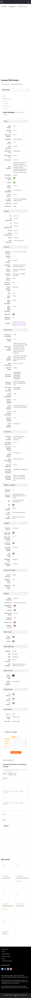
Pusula (21, 323)
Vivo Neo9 (4, 933)
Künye (3, 951)
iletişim (3, 958)
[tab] (15, 96)
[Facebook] (2, 969)
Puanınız (5, 773)
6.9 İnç (15, 126)
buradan (20, 987)
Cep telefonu (12, 6)
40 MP (14, 334)
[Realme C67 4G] (22, 897)
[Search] (28, 2)
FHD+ (14, 134)
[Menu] (2, 2)
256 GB (14, 296)
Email (4, 820)
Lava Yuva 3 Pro (6, 878)
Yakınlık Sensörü (22, 325)
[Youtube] (11, 969)
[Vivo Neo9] (8, 925)
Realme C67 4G (20, 905)
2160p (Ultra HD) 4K (18, 363)
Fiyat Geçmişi (5, 101)
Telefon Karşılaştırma (7, 960)
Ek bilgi (4, 96)
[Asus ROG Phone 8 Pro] (8, 897)
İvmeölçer (15, 321)
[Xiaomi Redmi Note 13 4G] (22, 869)
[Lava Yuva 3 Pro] (8, 869)
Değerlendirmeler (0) (7, 98)
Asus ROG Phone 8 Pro (7, 905)
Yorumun (5, 778)
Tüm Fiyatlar (5, 103)
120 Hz (15, 130)
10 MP (14, 442)
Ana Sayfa (3, 6)
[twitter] (5, 969)
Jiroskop (20, 321)
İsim (4, 814)
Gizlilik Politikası (6, 953)
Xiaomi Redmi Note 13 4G (22, 878)
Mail (15, 996)
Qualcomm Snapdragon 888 (19, 251)
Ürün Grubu (5, 108)
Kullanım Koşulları (6, 956)
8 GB (14, 293)
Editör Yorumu (5, 106)
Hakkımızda (5, 949)
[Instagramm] (8, 969)
